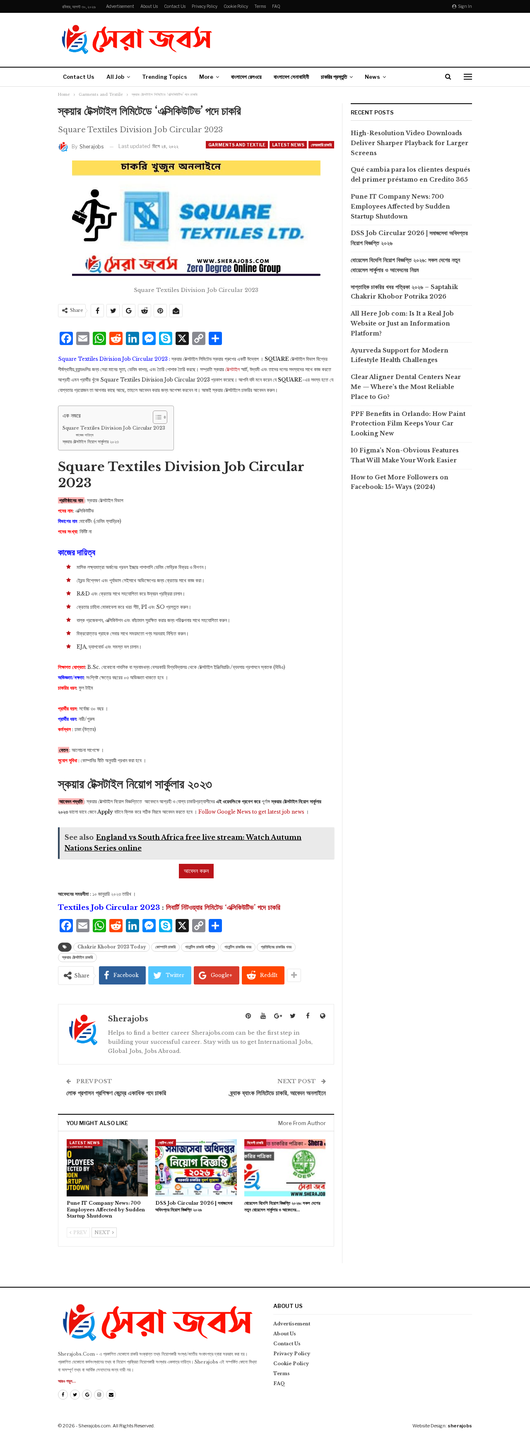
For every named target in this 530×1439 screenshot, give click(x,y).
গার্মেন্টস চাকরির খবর (237, 947)
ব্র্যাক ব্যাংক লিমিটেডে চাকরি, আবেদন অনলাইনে (278, 1093)
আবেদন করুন (196, 871)
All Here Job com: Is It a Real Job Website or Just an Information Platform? (402, 323)
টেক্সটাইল (232, 369)
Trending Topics (164, 76)
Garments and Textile (236, 144)
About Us (149, 6)
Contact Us (175, 6)
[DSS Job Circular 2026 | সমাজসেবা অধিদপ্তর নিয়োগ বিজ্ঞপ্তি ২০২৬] (195, 1167)
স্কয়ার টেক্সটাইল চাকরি (77, 957)
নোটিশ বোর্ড (165, 1142)
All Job (115, 76)
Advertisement (120, 6)
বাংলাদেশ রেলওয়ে (246, 76)
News (372, 76)
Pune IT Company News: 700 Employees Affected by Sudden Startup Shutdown (400, 206)
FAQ (276, 6)
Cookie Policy (236, 6)
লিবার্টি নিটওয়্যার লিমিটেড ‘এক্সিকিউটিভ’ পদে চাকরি (223, 907)
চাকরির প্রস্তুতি (334, 76)
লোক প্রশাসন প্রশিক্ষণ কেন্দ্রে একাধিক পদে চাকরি (116, 1093)
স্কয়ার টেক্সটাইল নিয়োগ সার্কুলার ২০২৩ (91, 442)
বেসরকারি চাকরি (321, 144)
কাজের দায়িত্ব (85, 435)
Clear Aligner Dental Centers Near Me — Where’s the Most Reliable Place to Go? (406, 387)
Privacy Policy (204, 6)
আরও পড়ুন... (67, 1381)
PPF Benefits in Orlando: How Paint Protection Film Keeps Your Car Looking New (408, 424)
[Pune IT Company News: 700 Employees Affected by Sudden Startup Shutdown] (107, 1167)
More (206, 76)
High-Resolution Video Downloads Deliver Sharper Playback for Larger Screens (409, 143)
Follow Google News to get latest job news (251, 812)
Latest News (288, 144)
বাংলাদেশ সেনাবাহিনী (291, 76)
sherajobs (460, 1426)
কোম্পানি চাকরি (165, 947)
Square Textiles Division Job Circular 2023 (114, 428)
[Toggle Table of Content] (156, 417)
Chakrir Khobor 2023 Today (111, 947)
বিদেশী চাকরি (255, 1142)
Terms (260, 6)
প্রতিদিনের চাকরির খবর (276, 947)
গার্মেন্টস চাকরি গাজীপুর (200, 947)
